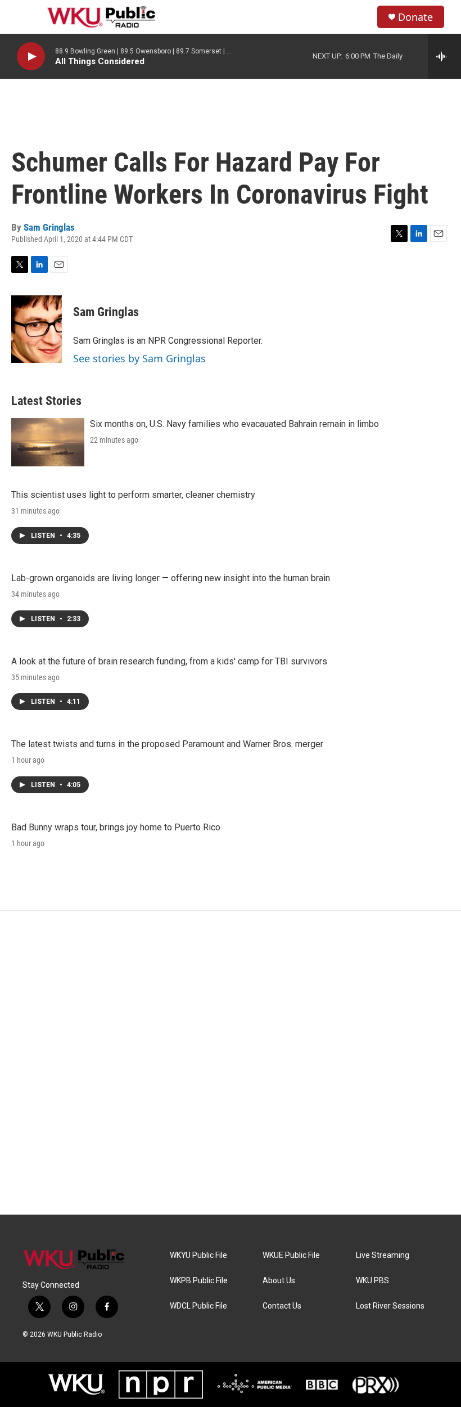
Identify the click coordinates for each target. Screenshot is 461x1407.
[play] (31, 56)
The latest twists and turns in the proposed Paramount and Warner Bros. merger (167, 744)
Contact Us (282, 1306)
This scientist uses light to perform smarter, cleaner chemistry (133, 494)
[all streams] (444, 56)
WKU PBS (372, 1280)
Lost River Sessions (390, 1306)
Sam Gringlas (49, 227)
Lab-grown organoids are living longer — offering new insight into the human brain (170, 578)
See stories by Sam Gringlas (139, 358)
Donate (415, 17)
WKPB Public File (199, 1280)
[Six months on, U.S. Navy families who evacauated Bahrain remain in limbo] (47, 442)
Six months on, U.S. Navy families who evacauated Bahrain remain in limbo (234, 424)
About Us (279, 1280)
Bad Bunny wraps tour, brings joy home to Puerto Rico (115, 827)
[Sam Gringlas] (36, 329)
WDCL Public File (198, 1306)
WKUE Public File (291, 1255)
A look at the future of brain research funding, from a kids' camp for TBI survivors (169, 661)
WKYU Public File (198, 1255)
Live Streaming (382, 1255)
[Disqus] (230, 1062)
